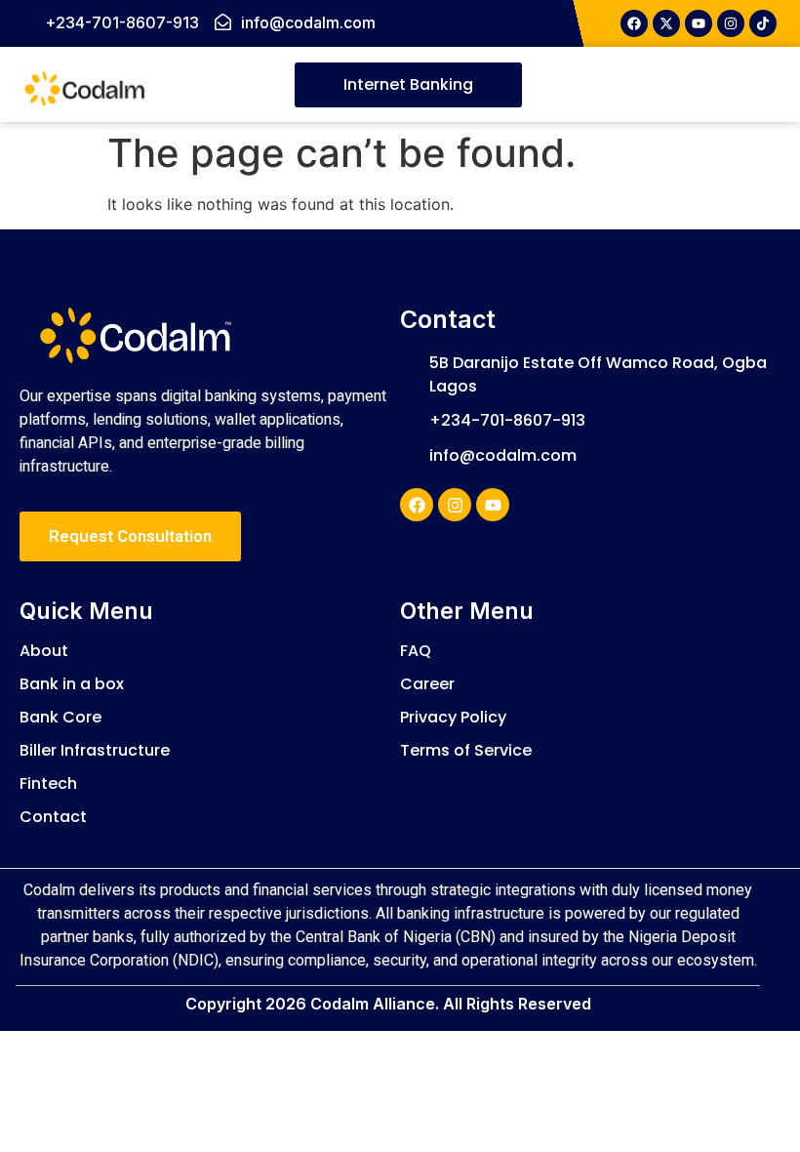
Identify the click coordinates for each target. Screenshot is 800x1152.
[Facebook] (416, 504)
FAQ (415, 650)
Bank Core (60, 717)
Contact (53, 816)
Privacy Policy (453, 717)
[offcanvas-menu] (722, 84)
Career (427, 684)
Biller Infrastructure (95, 750)
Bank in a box (72, 684)
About (44, 650)
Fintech (48, 783)
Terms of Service (466, 750)
